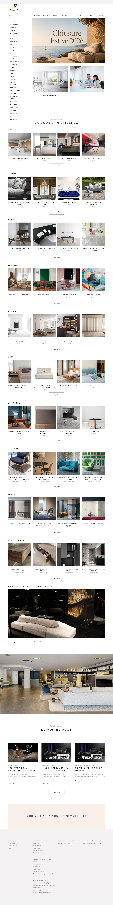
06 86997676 (40, 890)
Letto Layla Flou (93, 385)
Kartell (13, 70)
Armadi (19, 343)
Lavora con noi (12, 846)
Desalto (13, 41)
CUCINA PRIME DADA (69, 158)
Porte (19, 527)
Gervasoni (14, 61)
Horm (12, 67)
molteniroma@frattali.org (44, 892)
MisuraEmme (15, 90)
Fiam (12, 47)
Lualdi (13, 79)
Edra (12, 44)
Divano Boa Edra (69, 202)
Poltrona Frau (14, 97)
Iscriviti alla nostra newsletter (56, 815)
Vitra (12, 116)
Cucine (19, 160)
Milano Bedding (13, 83)
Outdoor (15, 481)
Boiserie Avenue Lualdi (93, 523)
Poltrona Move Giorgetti (19, 294)
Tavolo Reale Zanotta (19, 248)
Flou (12, 53)
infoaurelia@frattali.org (44, 853)
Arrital (13, 21)
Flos (12, 50)
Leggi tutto (19, 153)
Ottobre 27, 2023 (19, 765)
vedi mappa (36, 848)
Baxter (13, 27)
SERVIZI (86, 95)
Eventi (10, 765)
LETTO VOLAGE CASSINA (68, 385)
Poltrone (19, 296)
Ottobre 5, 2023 (89, 765)
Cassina (13, 30)
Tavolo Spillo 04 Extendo (44, 248)
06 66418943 (40, 850)
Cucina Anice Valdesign (19, 158)
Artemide (14, 24)
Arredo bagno (19, 572)
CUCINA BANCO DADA (44, 158)
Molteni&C (14, 93)
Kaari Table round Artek (94, 431)
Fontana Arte (13, 57)
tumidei (13, 110)
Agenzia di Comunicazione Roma (92, 843)
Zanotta (13, 119)
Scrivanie (19, 435)
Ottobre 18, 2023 (56, 765)
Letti (19, 389)
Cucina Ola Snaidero (93, 158)
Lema (12, 76)
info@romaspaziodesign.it (45, 874)
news (47, 765)
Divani (19, 206)
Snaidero (14, 107)
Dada (12, 38)
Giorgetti (14, 64)
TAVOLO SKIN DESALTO (69, 248)
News (9, 848)
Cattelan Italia (14, 34)
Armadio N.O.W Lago (93, 340)
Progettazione (50, 95)
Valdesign (14, 113)
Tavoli (19, 250)
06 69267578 (40, 871)
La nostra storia (13, 843)
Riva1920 (13, 104)
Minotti (13, 87)
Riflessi (13, 101)
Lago (12, 73)
